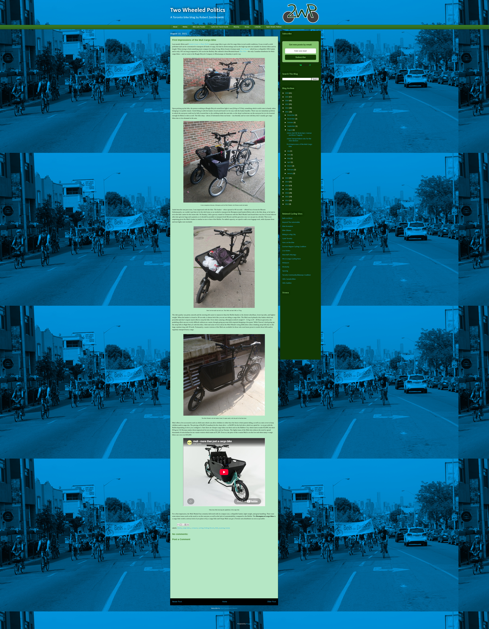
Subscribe (300, 57)
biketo (179, 528)
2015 (287, 197)
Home (224, 602)
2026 (287, 93)
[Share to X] (183, 524)
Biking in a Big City (289, 235)
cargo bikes (187, 528)
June (289, 155)
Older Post (271, 602)
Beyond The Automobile (291, 222)
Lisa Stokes (286, 251)
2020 (287, 178)
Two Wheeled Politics (197, 10)
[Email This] (178, 524)
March (289, 166)
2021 (287, 112)
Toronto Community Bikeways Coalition (296, 275)
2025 (287, 97)
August (290, 130)
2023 (287, 104)
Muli (216, 528)
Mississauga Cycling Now (291, 259)
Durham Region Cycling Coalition (294, 247)
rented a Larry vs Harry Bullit (199, 44)
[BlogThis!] (180, 524)
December (291, 115)
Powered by (294, 65)
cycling (200, 528)
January (290, 174)
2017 (287, 189)
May (289, 158)
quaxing (222, 528)
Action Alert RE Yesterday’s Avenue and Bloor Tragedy (299, 134)
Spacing (285, 271)
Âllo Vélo (243, 51)
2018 (287, 186)
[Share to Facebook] (185, 524)
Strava (247, 27)
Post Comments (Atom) (229, 608)
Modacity (285, 267)
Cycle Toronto (287, 239)
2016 (287, 193)
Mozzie (211, 528)
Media (185, 27)
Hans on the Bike (288, 243)
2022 (287, 108)
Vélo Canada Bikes (289, 279)
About (175, 27)
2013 (287, 204)
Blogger (248, 624)
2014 (287, 201)
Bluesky (236, 27)
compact (194, 528)
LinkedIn (258, 27)
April (289, 162)
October (290, 123)
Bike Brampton (287, 226)
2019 (287, 182)
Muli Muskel (245, 49)
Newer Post (177, 602)
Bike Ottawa (286, 230)
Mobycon (285, 263)
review (227, 528)
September (291, 126)
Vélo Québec (287, 283)
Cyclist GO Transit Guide (219, 27)
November (291, 119)
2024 (287, 101)
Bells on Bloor (287, 218)
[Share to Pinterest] (188, 524)
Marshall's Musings (289, 255)
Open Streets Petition (273, 27)
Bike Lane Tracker (199, 27)
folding (206, 528)
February (290, 170)
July (288, 151)
